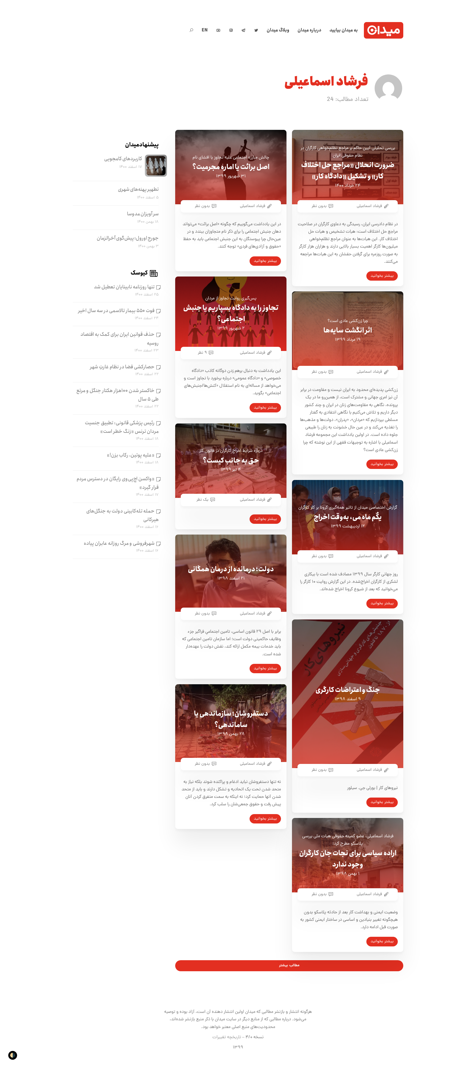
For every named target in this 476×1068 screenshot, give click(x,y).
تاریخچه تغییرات (226, 1037)
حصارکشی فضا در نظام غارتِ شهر (122, 367)
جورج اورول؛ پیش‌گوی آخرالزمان (128, 238)
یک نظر (202, 500)
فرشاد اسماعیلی (369, 206)
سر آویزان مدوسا (143, 214)
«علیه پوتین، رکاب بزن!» (131, 455)
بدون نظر (319, 206)
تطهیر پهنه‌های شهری (138, 189)
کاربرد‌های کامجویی (123, 159)
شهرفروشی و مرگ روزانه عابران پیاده (119, 543)
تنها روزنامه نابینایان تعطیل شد (124, 287)
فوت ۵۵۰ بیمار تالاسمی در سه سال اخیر (116, 311)
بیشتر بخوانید (382, 276)
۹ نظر (202, 353)
